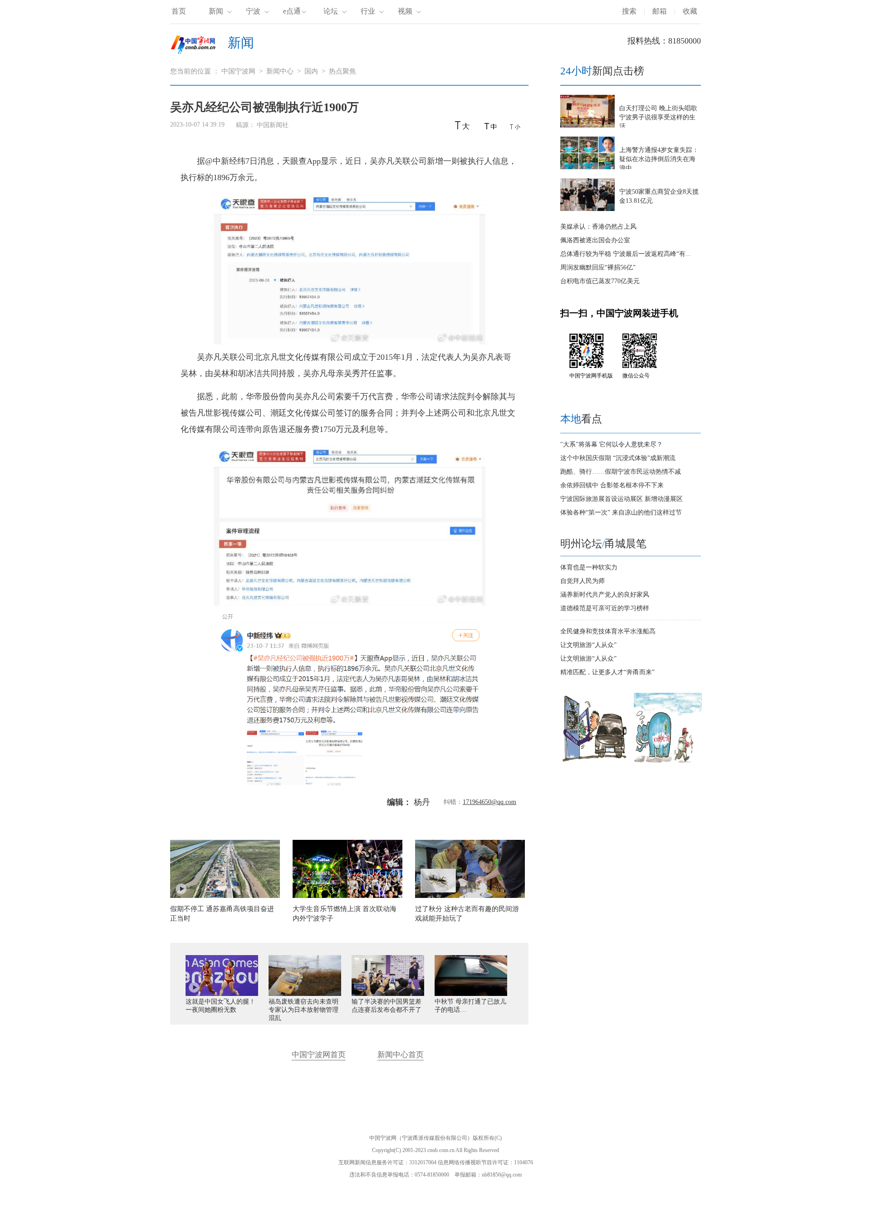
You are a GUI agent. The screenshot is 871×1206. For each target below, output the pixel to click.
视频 (405, 11)
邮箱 (659, 11)
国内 (311, 71)
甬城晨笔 (625, 543)
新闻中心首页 (400, 1054)
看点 (581, 419)
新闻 (216, 11)
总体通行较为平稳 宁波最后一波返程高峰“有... (625, 253)
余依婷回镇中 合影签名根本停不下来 (612, 485)
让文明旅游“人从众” (588, 645)
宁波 (253, 11)
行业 (368, 11)
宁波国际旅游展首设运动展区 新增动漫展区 (621, 498)
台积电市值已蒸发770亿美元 (600, 281)
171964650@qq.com (489, 802)
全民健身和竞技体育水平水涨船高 (608, 631)
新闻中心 (280, 71)
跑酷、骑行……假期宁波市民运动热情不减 (620, 471)
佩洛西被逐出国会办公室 (595, 240)
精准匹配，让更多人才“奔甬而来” (607, 672)
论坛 (330, 11)
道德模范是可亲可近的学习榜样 (604, 608)
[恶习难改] (668, 762)
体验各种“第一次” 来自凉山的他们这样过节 (621, 512)
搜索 (629, 11)
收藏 (690, 11)
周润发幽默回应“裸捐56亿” (598, 267)
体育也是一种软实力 (588, 567)
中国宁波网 (238, 71)
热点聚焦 (342, 71)
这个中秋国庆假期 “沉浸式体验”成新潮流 (617, 458)
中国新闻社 (273, 125)
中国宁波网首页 (319, 1054)
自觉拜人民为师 (582, 581)
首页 (178, 11)
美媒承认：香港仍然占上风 (598, 226)
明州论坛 (581, 543)
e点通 (292, 11)
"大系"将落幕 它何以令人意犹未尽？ (611, 444)
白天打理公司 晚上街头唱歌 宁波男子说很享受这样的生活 (658, 117)
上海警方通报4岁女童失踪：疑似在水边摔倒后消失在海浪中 (659, 159)
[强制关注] (594, 762)
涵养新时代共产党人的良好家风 (604, 594)
